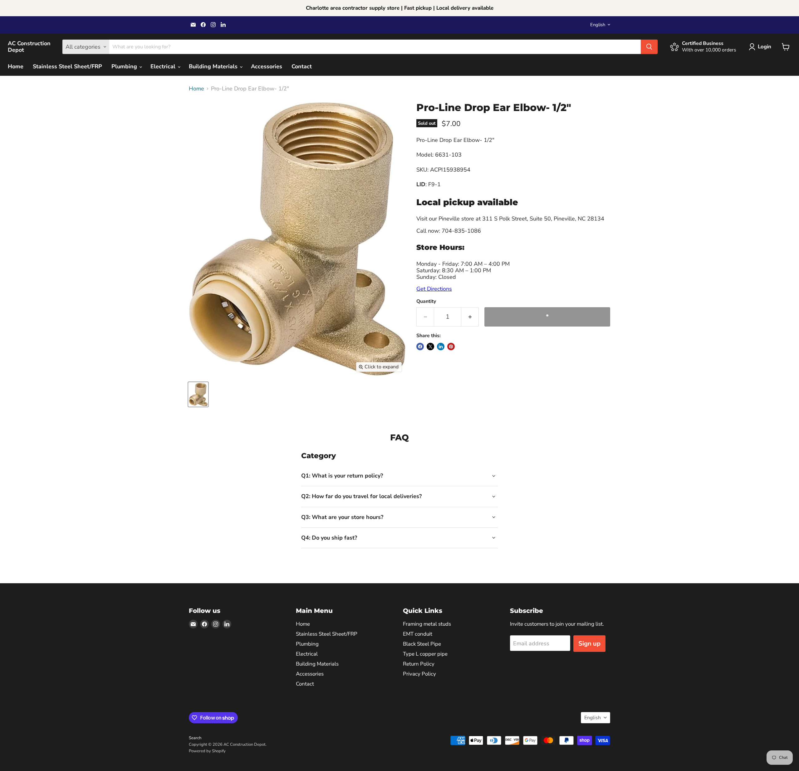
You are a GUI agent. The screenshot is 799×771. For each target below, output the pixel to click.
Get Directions (434, 289)
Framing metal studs (427, 624)
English (597, 25)
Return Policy (418, 663)
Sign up (589, 643)
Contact (302, 66)
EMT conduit (417, 634)
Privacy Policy (419, 673)
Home (15, 66)
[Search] (649, 47)
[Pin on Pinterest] (451, 346)
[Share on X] (430, 346)
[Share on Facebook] (420, 346)
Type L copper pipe (425, 653)
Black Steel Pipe (422, 643)
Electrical (163, 66)
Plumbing (125, 66)
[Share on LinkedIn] (440, 346)
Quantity (426, 301)
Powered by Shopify (207, 751)
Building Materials (214, 66)
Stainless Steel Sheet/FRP (67, 66)
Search (195, 738)
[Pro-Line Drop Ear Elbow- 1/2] (198, 394)
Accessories (266, 66)
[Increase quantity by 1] (470, 316)
